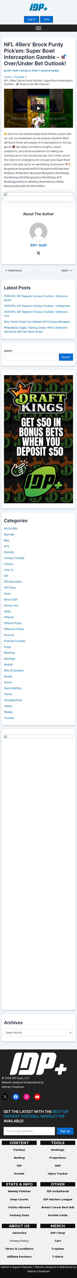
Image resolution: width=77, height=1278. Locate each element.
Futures (8, 564)
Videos (8, 706)
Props (7, 647)
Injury (7, 593)
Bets (6, 540)
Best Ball (9, 534)
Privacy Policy (19, 1240)
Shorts (8, 682)
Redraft (8, 664)
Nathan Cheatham (13, 1087)
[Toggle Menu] (38, 28)
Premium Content (14, 641)
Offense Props (12, 623)
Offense (9, 617)
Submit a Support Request (16, 1267)
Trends (8, 694)
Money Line (11, 605)
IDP (6, 576)
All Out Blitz (11, 528)
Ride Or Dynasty (13, 670)
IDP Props (10, 587)
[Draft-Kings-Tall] (38, 439)
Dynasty (9, 552)
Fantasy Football (14, 558)
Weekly (8, 712)
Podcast (9, 635)
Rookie (8, 676)
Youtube (9, 718)
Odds (7, 611)
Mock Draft (10, 599)
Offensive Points (14, 629)
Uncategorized (13, 700)
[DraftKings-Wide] (38, 196)
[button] (31, 19)
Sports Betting (12, 688)
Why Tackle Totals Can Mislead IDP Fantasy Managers (37, 321)
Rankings (9, 652)
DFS (6, 546)
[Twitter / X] (38, 253)
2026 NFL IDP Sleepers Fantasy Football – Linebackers (37, 306)
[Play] (38, 108)
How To (8, 570)
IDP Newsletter (13, 581)
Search (8, 350)
